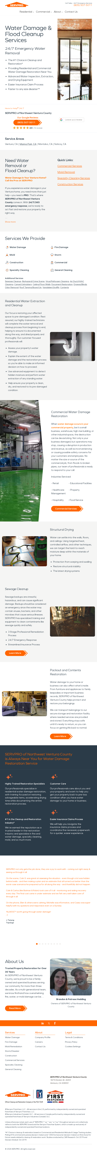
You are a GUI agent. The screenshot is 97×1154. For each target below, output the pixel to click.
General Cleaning (13, 1069)
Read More (15, 1008)
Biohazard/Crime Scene (33, 281)
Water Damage (12, 1037)
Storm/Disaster (12, 1051)
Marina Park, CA (28, 144)
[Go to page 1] (36, 944)
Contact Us (71, 11)
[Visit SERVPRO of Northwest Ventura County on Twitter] (49, 1023)
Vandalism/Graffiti (51, 287)
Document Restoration (62, 284)
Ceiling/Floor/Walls (41, 284)
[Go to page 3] (42, 944)
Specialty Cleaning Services (73, 178)
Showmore (10, 222)
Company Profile (42, 1037)
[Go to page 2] (39, 944)
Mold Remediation (13, 1046)
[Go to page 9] (60, 944)
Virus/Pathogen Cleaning (57, 281)
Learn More (15, 653)
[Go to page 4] (45, 944)
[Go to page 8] (57, 944)
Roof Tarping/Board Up (31, 287)
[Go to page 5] (48, 944)
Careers (39, 1042)
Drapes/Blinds (80, 284)
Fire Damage (11, 1042)
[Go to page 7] (54, 944)
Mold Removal (66, 172)
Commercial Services (69, 166)
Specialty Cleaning (13, 1065)
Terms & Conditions (74, 1037)
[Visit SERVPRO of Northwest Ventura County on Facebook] (55, 1023)
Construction (11, 1055)
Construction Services (70, 184)
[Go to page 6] (51, 944)
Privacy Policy (71, 1042)
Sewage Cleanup (13, 281)
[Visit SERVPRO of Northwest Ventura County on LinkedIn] (43, 1023)
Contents (64, 287)
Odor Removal (12, 287)
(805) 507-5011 (83, 5)
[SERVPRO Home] (16, 4)
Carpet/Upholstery (23, 284)
